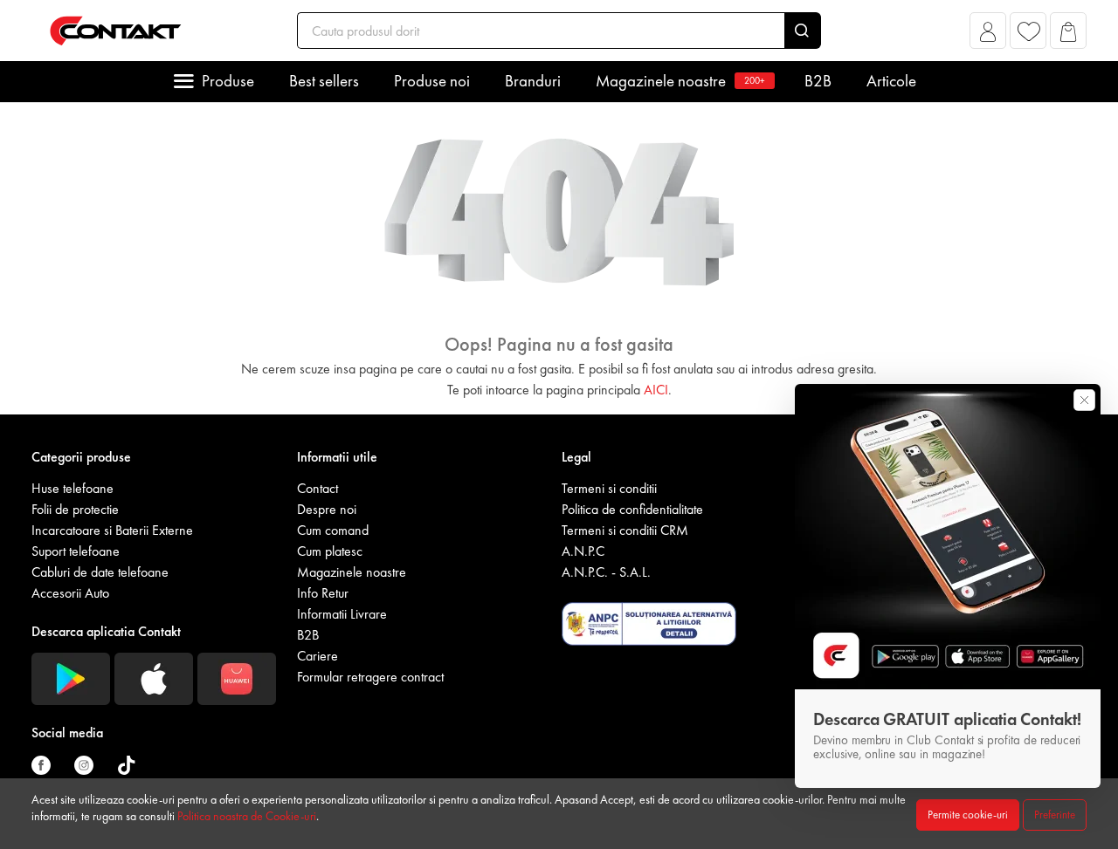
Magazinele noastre (680, 81)
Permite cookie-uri (968, 814)
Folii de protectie (75, 509)
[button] (988, 35)
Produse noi (432, 81)
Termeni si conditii (609, 488)
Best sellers (324, 81)
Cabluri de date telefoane (100, 572)
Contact (317, 488)
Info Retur (323, 593)
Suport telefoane (75, 551)
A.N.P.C (583, 551)
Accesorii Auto (70, 593)
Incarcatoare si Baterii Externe (112, 530)
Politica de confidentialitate (632, 509)
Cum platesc (329, 551)
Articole (891, 81)
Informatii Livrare (342, 614)
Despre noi (326, 509)
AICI (656, 389)
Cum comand (333, 530)
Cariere (317, 656)
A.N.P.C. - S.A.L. (606, 572)
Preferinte (1054, 814)
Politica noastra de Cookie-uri (246, 816)
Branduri (533, 81)
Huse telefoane (72, 488)
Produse (228, 81)
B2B (818, 81)
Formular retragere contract (370, 677)
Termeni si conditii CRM (625, 530)
